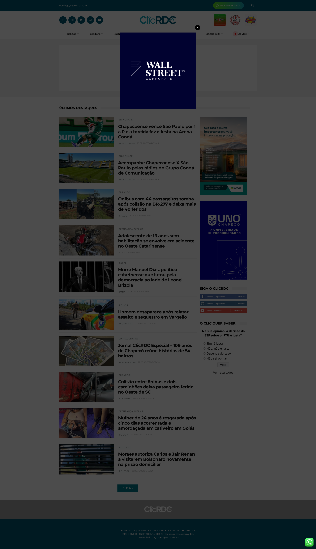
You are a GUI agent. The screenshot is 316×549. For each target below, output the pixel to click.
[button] (197, 27)
